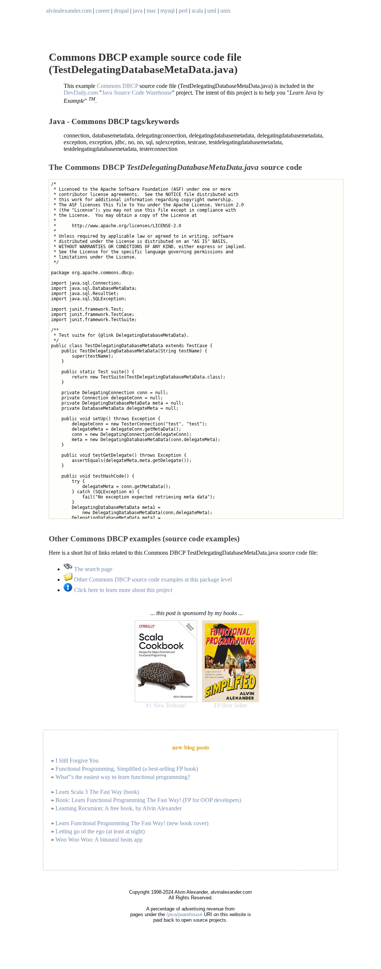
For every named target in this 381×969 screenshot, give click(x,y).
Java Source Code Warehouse (137, 92)
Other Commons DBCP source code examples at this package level (152, 579)
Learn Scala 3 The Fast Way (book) (97, 792)
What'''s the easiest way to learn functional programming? (122, 777)
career (103, 10)
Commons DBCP (117, 86)
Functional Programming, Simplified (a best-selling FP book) (126, 769)
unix (225, 10)
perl (183, 10)
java (138, 10)
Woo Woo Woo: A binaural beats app (99, 839)
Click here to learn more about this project (122, 590)
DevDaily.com (81, 92)
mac (151, 10)
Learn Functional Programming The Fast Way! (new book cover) (131, 823)
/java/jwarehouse (184, 914)
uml (211, 10)
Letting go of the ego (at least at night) (100, 831)
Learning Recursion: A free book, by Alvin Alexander (118, 808)
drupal (121, 10)
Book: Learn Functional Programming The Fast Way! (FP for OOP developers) (148, 800)
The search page (92, 569)
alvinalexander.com (69, 10)
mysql (167, 10)
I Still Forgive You (77, 760)
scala (197, 10)
